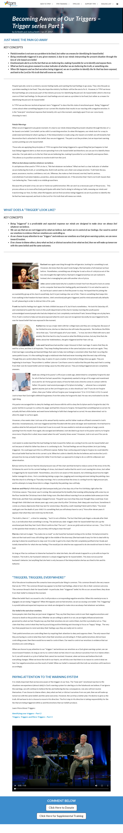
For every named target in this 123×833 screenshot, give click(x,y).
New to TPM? (45, 4)
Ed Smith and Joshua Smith (27, 31)
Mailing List (106, 4)
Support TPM (90, 4)
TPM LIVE (76, 4)
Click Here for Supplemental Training (61, 816)
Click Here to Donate (61, 807)
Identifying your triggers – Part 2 (26, 713)
